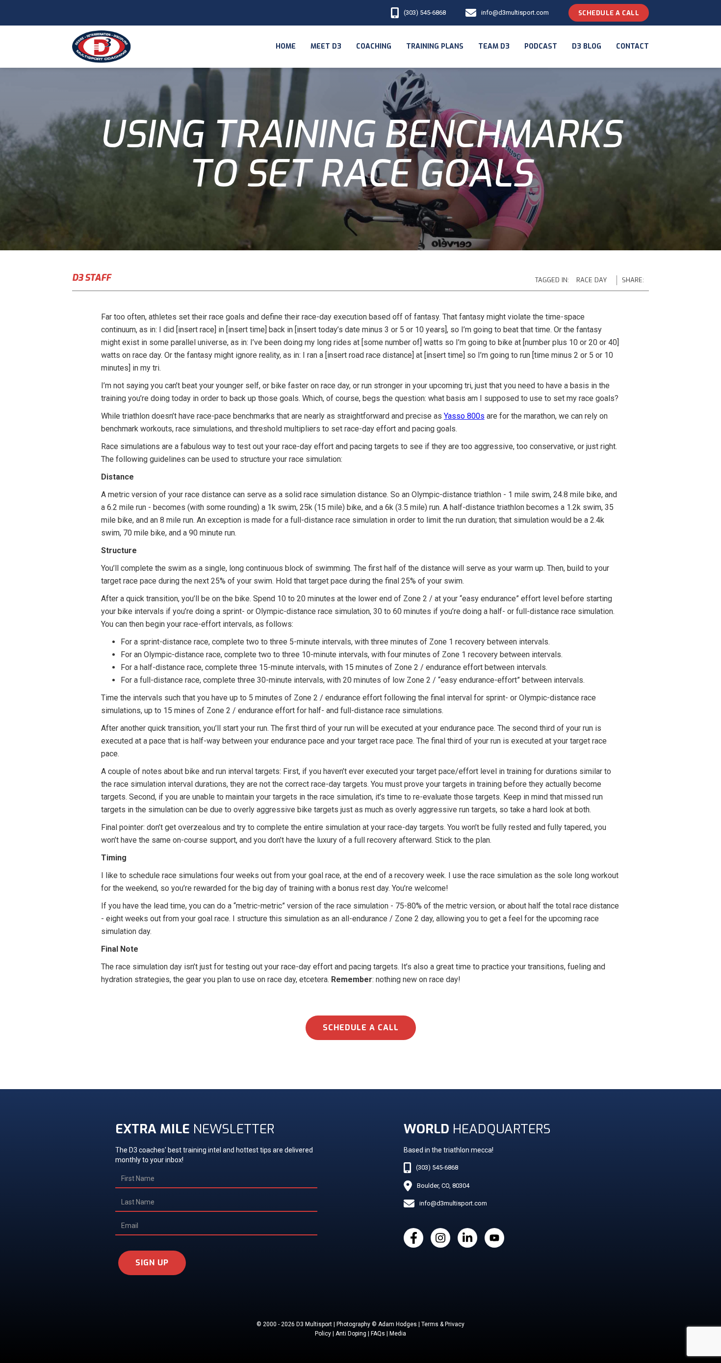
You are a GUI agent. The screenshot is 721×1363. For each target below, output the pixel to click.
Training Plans (435, 46)
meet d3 (325, 46)
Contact (632, 46)
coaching (373, 46)
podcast (540, 46)
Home (286, 46)
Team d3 (494, 46)
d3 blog (586, 46)
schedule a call (361, 1027)
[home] (101, 47)
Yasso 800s (464, 416)
